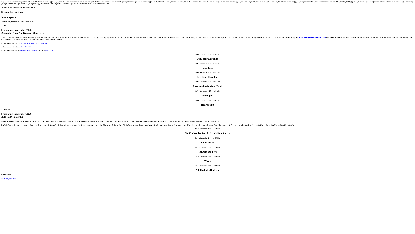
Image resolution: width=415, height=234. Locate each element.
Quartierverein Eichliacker (29, 50)
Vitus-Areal (49, 50)
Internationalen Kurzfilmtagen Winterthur (34, 43)
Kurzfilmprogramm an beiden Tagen (312, 37)
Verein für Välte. (26, 47)
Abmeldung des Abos (8, 179)
